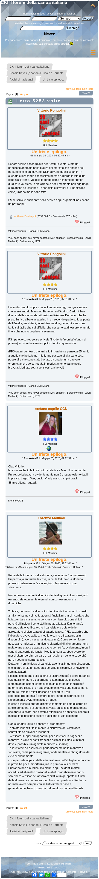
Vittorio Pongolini (51, 110)
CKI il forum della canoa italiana (34, 2)
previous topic (74, 88)
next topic (87, 88)
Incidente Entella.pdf (24, 216)
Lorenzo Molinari (51, 518)
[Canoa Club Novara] (49, 450)
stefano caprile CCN (51, 409)
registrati (70, 13)
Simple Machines (62, 863)
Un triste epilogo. (49, 151)
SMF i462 (31, 863)
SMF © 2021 (45, 863)
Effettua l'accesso (46, 13)
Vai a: (39, 843)
